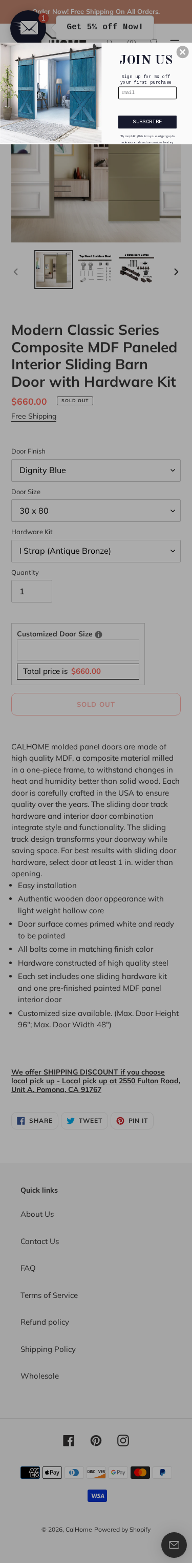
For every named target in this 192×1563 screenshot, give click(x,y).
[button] (183, 52)
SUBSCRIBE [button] (147, 121)
